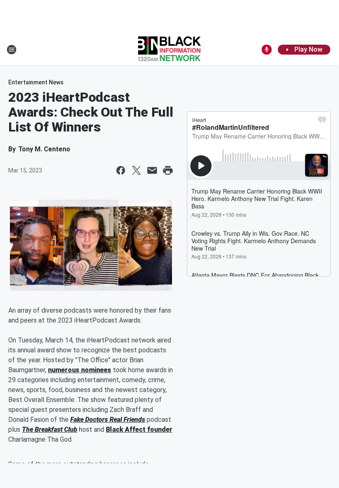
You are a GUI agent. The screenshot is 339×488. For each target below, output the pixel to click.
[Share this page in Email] (152, 170)
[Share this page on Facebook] (121, 170)
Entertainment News (36, 82)
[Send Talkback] (267, 50)
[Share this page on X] (136, 170)
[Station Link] (169, 49)
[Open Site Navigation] (12, 50)
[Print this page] (168, 170)
